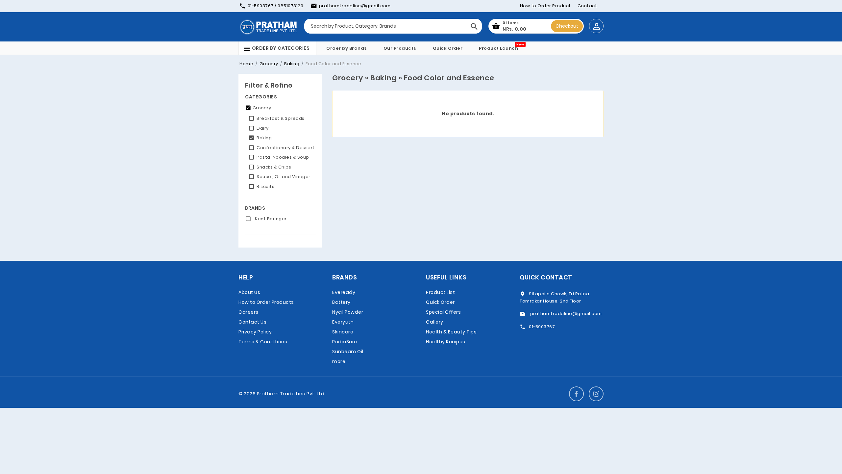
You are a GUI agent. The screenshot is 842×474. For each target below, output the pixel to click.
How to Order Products (266, 302)
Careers (248, 312)
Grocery (268, 64)
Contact (587, 6)
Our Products (400, 48)
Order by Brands (346, 48)
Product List (440, 292)
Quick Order (448, 48)
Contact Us (252, 322)
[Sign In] (596, 26)
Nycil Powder (347, 312)
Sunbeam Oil (347, 351)
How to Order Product (545, 6)
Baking (291, 64)
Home (246, 64)
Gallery (434, 322)
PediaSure (344, 341)
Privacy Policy (255, 332)
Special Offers (443, 312)
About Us (249, 292)
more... (340, 361)
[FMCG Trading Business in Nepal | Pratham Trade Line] (268, 26)
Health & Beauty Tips (451, 332)
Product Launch (498, 48)
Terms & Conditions (262, 341)
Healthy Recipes (445, 341)
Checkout (567, 26)
